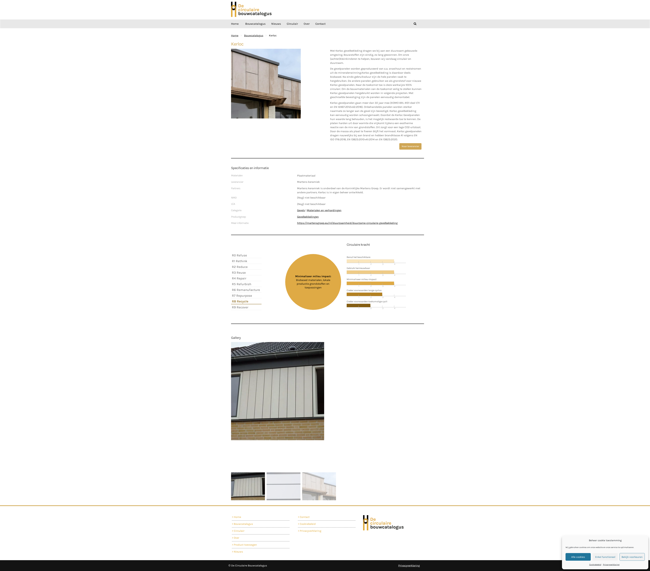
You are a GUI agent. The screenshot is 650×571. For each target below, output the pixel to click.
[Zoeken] (415, 23)
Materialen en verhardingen (324, 210)
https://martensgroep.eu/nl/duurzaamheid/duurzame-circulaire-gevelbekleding (347, 223)
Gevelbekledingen (308, 216)
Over (307, 23)
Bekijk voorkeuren (632, 556)
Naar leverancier (410, 146)
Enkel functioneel (605, 556)
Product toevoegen (245, 544)
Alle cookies (578, 556)
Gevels (301, 210)
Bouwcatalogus (255, 23)
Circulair (292, 23)
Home (235, 23)
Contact (320, 23)
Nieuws (276, 23)
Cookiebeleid (595, 564)
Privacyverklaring (611, 564)
